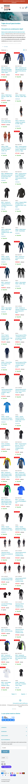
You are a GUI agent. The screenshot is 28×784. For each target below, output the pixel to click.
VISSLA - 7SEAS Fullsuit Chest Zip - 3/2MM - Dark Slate (6, 96)
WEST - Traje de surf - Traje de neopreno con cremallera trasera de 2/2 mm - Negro (6, 204)
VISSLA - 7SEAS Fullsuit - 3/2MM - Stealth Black (20, 230)
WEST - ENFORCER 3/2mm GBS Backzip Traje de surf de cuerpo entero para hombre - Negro (7, 176)
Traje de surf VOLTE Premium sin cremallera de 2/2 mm (7, 554)
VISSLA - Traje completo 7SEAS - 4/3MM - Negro (6, 308)
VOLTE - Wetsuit (4, 118)
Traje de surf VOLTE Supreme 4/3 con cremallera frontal (19, 631)
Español (3, 757)
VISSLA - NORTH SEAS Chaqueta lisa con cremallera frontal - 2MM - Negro (7, 232)
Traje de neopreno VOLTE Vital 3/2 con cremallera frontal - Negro (20, 391)
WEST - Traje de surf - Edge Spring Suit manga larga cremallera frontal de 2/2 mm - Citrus (6, 475)
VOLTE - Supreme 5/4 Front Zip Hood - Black (6, 121)
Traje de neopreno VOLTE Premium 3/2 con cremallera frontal (20, 554)
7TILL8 (2, 333)
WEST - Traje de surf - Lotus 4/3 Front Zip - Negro (6, 284)
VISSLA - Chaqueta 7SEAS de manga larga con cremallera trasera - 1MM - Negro (21, 204)
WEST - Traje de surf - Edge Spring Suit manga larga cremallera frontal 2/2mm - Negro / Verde (6, 502)
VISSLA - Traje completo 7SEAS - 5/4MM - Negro (20, 283)
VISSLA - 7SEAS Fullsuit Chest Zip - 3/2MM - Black (20, 95)
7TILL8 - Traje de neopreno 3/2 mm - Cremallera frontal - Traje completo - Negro (6, 337)
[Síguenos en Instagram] (5, 764)
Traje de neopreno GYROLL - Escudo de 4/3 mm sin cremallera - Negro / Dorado (7, 392)
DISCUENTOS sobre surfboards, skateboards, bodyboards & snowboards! (14, 2)
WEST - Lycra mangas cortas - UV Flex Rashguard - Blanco (6, 684)
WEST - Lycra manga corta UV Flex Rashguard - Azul (20, 501)
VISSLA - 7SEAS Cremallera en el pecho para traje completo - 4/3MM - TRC (6, 148)
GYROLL (2, 254)
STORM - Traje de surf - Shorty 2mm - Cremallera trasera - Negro (20, 684)
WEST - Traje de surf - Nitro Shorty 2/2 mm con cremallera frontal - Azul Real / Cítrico (6, 657)
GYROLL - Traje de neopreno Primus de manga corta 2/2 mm (5, 258)
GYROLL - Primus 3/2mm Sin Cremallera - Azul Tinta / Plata (6, 364)
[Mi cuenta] (23, 8)
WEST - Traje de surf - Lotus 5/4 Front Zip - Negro (20, 258)
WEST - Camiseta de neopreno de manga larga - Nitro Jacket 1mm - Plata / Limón (21, 657)
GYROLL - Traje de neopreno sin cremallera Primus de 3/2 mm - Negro (6, 528)
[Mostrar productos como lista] (26, 50)
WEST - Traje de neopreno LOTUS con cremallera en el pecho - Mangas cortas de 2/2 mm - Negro (20, 148)
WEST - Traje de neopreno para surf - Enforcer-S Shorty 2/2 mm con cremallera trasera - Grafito (20, 446)
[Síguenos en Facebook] (2, 764)
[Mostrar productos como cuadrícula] (24, 50)
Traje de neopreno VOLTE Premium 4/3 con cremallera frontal (20, 580)
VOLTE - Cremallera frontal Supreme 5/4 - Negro (6, 445)
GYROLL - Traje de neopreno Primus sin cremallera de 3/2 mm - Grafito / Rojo (20, 419)
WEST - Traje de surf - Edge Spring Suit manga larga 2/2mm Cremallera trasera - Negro (6, 70)
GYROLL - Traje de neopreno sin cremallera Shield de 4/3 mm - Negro (20, 528)
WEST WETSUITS (4, 66)
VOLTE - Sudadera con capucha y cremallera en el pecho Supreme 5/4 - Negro (21, 310)
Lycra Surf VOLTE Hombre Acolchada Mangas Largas (7, 579)
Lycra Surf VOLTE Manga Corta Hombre (6, 604)
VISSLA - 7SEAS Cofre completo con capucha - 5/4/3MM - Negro (20, 122)
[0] (25, 8)
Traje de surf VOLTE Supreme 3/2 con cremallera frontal (19, 605)
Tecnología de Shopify (5, 781)
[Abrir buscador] (20, 8)
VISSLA (2, 93)
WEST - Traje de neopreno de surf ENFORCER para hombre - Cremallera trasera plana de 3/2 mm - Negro (20, 176)
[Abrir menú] (2, 7)
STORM (16, 680)
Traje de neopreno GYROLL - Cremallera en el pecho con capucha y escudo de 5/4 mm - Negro (21, 337)
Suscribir (5, 751)
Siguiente (23, 694)
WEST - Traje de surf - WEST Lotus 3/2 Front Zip (6, 630)
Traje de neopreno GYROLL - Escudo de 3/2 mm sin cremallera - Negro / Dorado (21, 364)
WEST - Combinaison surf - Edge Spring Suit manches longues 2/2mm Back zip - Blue (21, 70)
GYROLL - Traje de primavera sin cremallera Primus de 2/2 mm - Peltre (6, 418)
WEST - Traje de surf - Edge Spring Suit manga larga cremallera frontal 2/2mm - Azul (20, 475)
